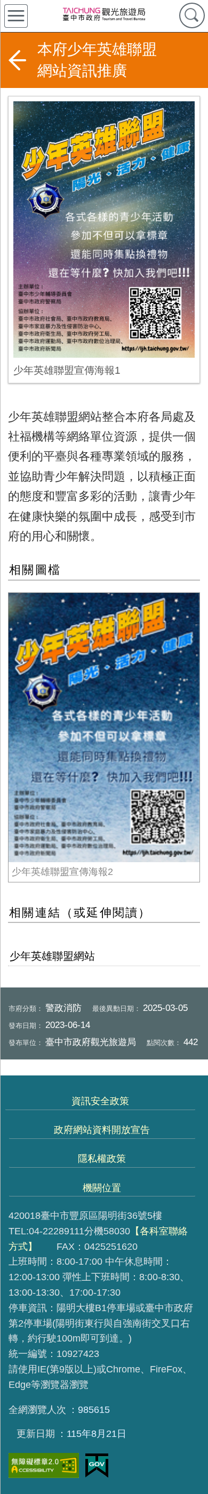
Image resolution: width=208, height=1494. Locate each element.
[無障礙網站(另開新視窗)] (44, 1465)
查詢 (192, 15)
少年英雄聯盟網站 (52, 956)
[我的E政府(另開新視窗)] (96, 1465)
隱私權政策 (102, 1158)
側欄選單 (16, 16)
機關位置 (102, 1188)
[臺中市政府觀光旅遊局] (104, 14)
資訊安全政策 (100, 1101)
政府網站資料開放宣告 (102, 1129)
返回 (17, 60)
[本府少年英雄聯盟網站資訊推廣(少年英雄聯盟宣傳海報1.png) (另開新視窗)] (104, 229)
